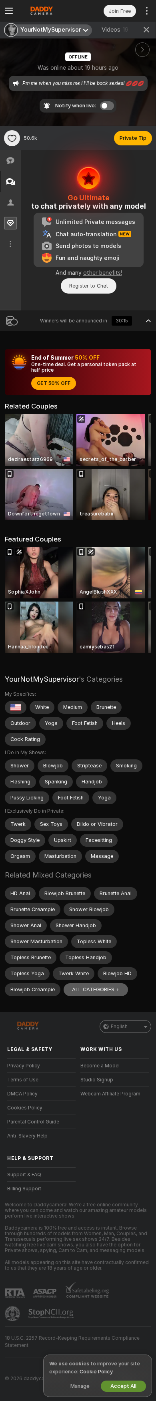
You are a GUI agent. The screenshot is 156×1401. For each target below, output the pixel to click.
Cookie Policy (96, 1372)
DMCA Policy (22, 1094)
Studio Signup (96, 1080)
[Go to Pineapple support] (13, 1313)
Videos (115, 29)
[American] (15, 707)
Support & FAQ (24, 1175)
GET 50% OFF (53, 383)
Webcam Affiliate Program (110, 1094)
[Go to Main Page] (48, 10)
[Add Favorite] (12, 138)
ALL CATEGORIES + (96, 989)
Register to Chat (88, 286)
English (119, 1026)
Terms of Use (22, 1080)
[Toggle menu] (9, 11)
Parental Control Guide (33, 1122)
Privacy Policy (23, 1066)
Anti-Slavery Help (27, 1136)
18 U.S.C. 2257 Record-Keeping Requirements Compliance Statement (72, 1341)
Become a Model (100, 1066)
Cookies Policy (24, 1108)
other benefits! (102, 273)
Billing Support (24, 1189)
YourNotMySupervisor (42, 679)
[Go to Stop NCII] (51, 1313)
